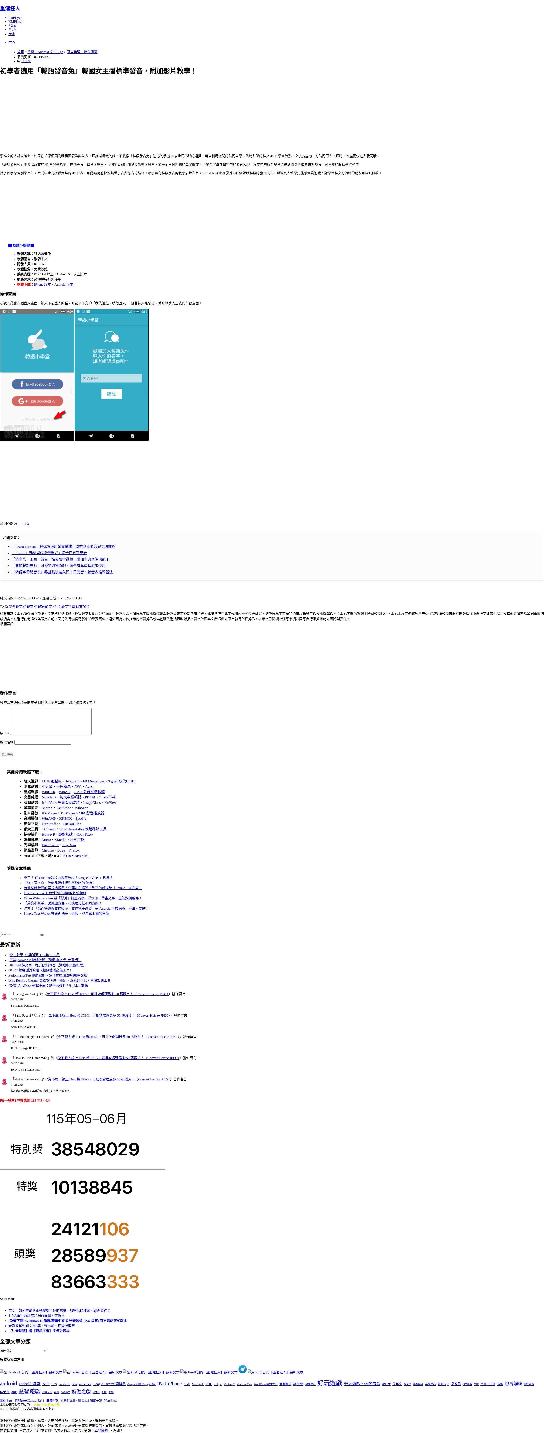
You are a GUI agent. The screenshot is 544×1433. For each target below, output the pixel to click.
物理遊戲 (529, 1384)
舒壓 (56, 1392)
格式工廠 (77, 840)
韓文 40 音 (53, 606)
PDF (208, 1384)
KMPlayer (15, 21)
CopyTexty (84, 834)
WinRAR (48, 792)
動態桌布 (310, 1384)
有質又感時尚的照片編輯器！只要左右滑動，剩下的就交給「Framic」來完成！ (83, 888)
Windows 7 (229, 1384)
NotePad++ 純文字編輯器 (61, 797)
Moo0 (46, 840)
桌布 (476, 1384)
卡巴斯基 (63, 787)
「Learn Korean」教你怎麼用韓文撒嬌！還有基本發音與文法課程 (63, 547)
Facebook (64, 1384)
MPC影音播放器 (91, 813)
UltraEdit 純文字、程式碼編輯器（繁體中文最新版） (47, 965)
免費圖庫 (285, 1384)
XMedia (60, 840)
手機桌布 (430, 1384)
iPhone (175, 1383)
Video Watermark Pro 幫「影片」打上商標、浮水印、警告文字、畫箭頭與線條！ (83, 898)
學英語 (407, 1384)
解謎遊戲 (81, 1391)
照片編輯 (514, 1383)
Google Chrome (81, 1384)
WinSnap (81, 808)
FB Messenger (93, 781)
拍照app (443, 1384)
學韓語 (39, 606)
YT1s (67, 856)
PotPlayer (14, 18)
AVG (78, 787)
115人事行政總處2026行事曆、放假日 (36, 1315)
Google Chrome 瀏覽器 (109, 1384)
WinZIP (64, 792)
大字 (11, 34)
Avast (89, 787)
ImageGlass (92, 803)
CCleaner (49, 829)
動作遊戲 (298, 1384)
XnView (110, 803)
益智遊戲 (29, 1391)
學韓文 (28, 606)
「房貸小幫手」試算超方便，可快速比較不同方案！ (63, 903)
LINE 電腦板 (52, 781)
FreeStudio (50, 824)
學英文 (397, 1384)
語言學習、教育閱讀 (82, 52)
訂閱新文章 (68, 1400)
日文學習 (467, 1384)
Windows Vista (244, 1384)
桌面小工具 (487, 1384)
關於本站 (6, 1400)
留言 (4, 734)
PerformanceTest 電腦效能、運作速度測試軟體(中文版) (48, 975)
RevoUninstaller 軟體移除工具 (83, 829)
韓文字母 (68, 606)
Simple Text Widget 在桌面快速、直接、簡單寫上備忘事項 (66, 913)
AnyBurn (69, 845)
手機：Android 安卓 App (45, 52)
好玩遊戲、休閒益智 (362, 1384)
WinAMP (49, 818)
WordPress (110, 1400)
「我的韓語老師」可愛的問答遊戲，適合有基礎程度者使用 (59, 566)
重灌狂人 (10, 8)
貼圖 (104, 1392)
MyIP (12, 29)
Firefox (74, 850)
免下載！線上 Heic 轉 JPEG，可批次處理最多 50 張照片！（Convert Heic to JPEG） (108, 994)
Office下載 (107, 797)
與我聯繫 (101, 1431)
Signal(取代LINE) (121, 781)
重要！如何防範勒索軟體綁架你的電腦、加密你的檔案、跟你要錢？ (59, 1310)
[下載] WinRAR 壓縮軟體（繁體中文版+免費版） (44, 960)
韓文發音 (82, 606)
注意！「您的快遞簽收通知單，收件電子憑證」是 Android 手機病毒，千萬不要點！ (86, 908)
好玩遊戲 (329, 1383)
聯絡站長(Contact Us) (28, 1400)
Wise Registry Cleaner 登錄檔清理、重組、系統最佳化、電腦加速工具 (59, 980)
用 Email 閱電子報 (90, 1400)
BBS (54, 1384)
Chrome (48, 850)
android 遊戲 (30, 1384)
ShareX (47, 808)
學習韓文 (15, 606)
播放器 (456, 1384)
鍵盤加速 (65, 834)
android (8, 1383)
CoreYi (26, 61)
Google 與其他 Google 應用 (142, 1384)
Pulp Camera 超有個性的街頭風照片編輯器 (55, 893)
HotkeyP (48, 834)
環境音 (5, 1392)
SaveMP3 (81, 856)
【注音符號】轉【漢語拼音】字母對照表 (39, 1331)
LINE (187, 1384)
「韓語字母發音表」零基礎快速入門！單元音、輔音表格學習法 (62, 572)
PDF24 (90, 797)
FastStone (64, 808)
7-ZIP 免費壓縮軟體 (89, 792)
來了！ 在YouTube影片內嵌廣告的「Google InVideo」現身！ (68, 878)
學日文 (386, 1384)
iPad (161, 1383)
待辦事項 (418, 1384)
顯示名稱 (7, 742)
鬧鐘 (111, 1392)
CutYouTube (71, 824)
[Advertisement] (127, 109)
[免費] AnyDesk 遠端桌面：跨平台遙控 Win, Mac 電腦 (48, 985)
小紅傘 (47, 787)
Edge (61, 850)
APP (46, 1384)
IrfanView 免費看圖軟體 (60, 803)
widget (218, 1384)
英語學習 (65, 1392)
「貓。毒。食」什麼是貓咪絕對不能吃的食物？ (59, 883)
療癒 (14, 1392)
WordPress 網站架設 (266, 1384)
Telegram (72, 781)
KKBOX (65, 818)
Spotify (80, 818)
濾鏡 (500, 1384)
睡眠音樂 (47, 1392)
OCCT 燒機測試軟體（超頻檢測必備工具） (40, 970)
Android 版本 (63, 284)
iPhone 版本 (42, 284)
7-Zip (12, 25)
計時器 (96, 1392)
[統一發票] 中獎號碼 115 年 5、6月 (34, 955)
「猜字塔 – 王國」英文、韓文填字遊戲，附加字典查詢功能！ (60, 559)
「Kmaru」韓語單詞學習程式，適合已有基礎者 (49, 553)
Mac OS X (198, 1384)
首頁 (11, 42)
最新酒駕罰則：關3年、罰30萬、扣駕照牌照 (41, 1326)
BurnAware (50, 845)
